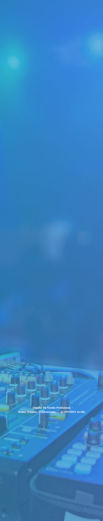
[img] (51, 260)
